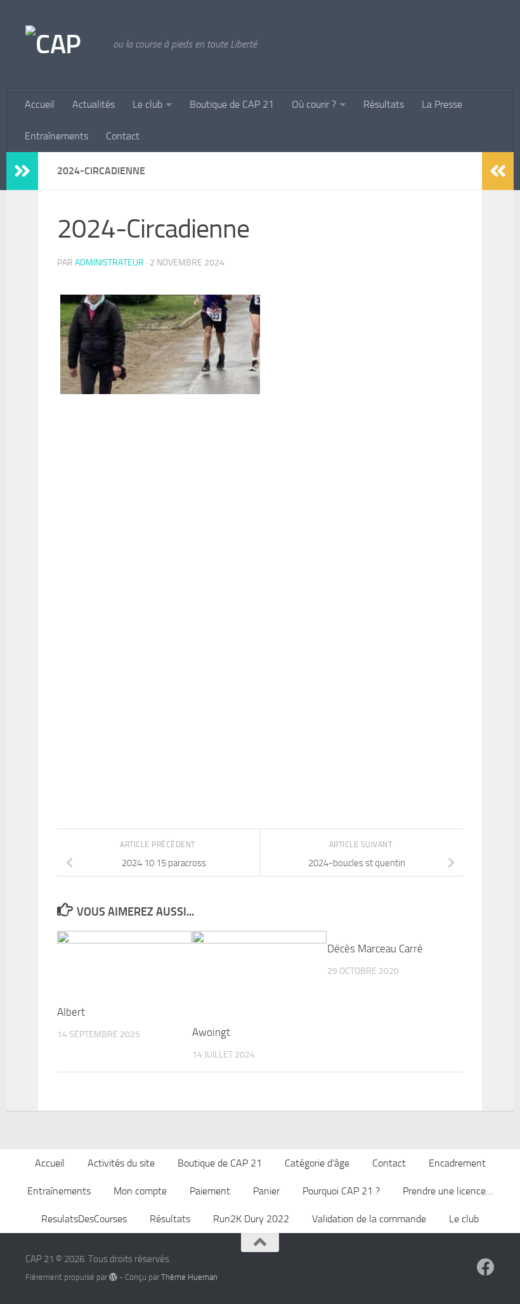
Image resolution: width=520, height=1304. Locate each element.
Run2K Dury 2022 (251, 1219)
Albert (71, 1012)
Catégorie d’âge (317, 1163)
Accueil (40, 104)
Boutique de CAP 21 (232, 104)
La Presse (442, 104)
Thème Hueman (189, 1277)
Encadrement (457, 1163)
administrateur (109, 262)
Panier (266, 1191)
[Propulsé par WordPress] (113, 1277)
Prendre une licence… (448, 1191)
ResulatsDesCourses (84, 1219)
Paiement (210, 1191)
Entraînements (56, 136)
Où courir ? (314, 104)
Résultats (383, 104)
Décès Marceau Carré (375, 948)
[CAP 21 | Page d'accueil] (62, 44)
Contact (123, 136)
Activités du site (121, 1163)
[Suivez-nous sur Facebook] (486, 1267)
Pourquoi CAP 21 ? (341, 1191)
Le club (147, 104)
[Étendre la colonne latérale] (22, 171)
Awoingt (211, 1032)
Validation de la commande (369, 1219)
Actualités (93, 104)
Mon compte (140, 1191)
